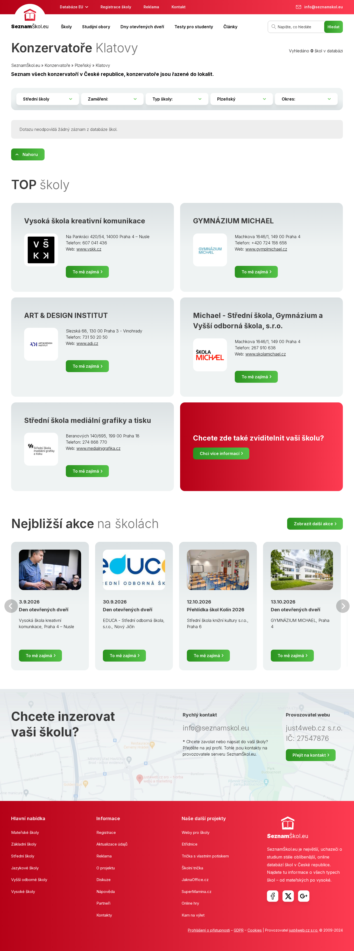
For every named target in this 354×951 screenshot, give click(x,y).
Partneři (103, 903)
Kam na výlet (193, 915)
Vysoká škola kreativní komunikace (84, 221)
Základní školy (23, 844)
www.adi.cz (87, 343)
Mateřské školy (25, 832)
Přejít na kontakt (309, 755)
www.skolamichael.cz (265, 354)
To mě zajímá (86, 271)
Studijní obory (96, 26)
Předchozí (11, 606)
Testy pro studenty (193, 26)
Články (230, 26)
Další (343, 606)
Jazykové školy (25, 867)
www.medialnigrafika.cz (98, 448)
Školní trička (192, 867)
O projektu (105, 867)
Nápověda (105, 891)
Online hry (190, 903)
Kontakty (104, 915)
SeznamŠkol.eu (25, 65)
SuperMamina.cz (196, 891)
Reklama (151, 7)
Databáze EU (71, 7)
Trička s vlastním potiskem (205, 856)
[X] (288, 896)
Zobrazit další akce (313, 523)
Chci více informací (219, 453)
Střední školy (22, 856)
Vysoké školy (23, 891)
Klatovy (103, 65)
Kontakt (179, 7)
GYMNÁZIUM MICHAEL (233, 221)
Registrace (106, 832)
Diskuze (103, 879)
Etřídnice (189, 844)
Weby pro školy (195, 832)
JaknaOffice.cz (195, 879)
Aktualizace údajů (112, 844)
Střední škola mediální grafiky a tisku (87, 420)
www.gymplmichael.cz (266, 249)
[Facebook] (272, 896)
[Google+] (303, 896)
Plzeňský (83, 65)
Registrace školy (116, 7)
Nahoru (30, 154)
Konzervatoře (57, 65)
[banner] (29, 17)
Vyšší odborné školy (29, 879)
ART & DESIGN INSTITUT (66, 315)
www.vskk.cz (88, 249)
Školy (66, 26)
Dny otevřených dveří (142, 26)
